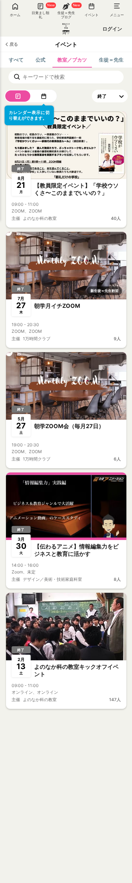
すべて (16, 60)
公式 (40, 60)
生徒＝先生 (111, 60)
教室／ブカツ (72, 60)
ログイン (112, 29)
